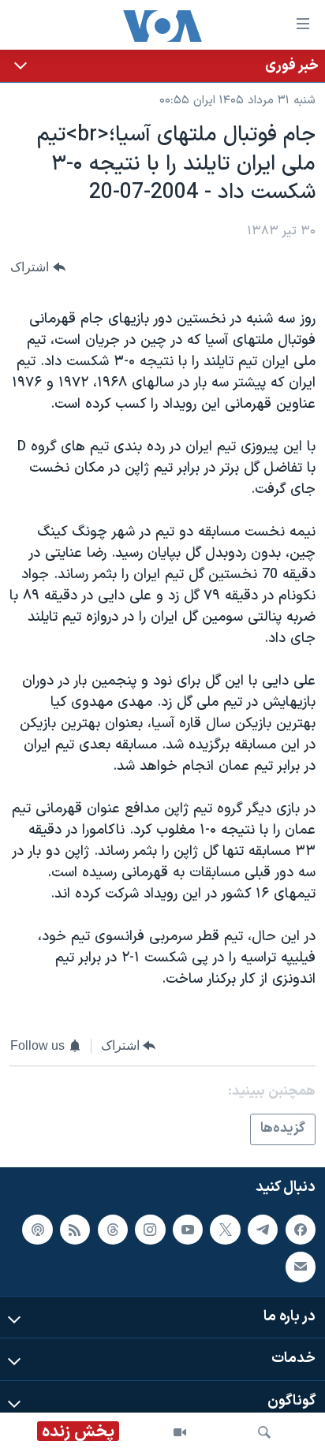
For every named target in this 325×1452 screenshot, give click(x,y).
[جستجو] (264, 1432)
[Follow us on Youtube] (188, 1230)
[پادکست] (37, 1230)
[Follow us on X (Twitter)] (225, 1230)
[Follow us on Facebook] (301, 1230)
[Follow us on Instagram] (150, 1230)
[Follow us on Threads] (113, 1230)
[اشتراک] (301, 1267)
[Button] (37, 267)
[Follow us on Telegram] (263, 1230)
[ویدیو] (180, 1432)
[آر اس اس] (75, 1230)
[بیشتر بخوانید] (162, 66)
